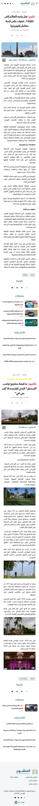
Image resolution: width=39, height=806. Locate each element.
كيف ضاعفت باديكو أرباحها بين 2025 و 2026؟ (19, 361)
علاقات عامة (14, 777)
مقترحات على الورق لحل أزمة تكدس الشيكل (12, 303)
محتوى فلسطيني (32, 777)
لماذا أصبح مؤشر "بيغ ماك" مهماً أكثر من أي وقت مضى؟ (19, 731)
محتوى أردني (33, 780)
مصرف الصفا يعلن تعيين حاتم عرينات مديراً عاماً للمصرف (19, 339)
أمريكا (32, 679)
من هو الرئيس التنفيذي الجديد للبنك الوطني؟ (19, 724)
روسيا (32, 275)
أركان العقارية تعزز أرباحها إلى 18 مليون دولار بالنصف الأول (12, 322)
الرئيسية (24, 12)
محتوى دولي (16, 12)
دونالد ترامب (23, 679)
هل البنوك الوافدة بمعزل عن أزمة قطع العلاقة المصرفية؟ (13, 312)
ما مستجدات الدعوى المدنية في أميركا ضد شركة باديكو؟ (19, 355)
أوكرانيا (25, 275)
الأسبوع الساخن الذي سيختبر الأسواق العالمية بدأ (12, 707)
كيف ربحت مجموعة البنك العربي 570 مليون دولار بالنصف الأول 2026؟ (19, 748)
